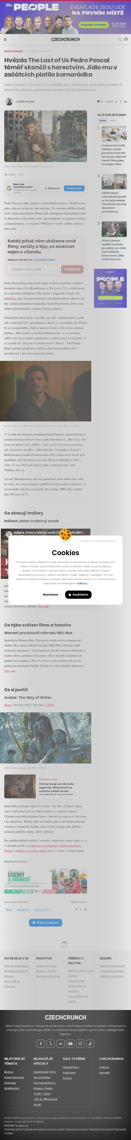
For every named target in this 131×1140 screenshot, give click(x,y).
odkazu (82, 583)
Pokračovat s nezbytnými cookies (98, 541)
